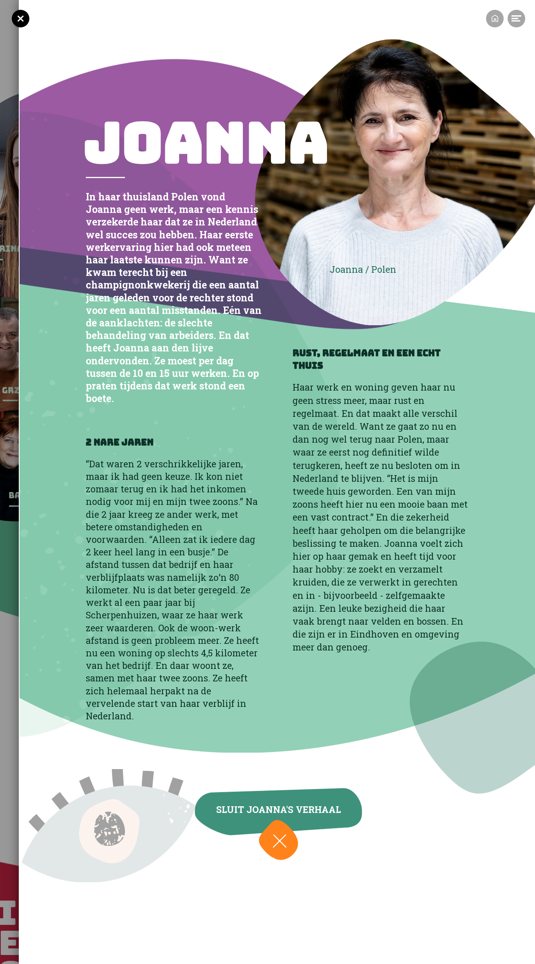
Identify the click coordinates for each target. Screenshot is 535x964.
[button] (278, 840)
